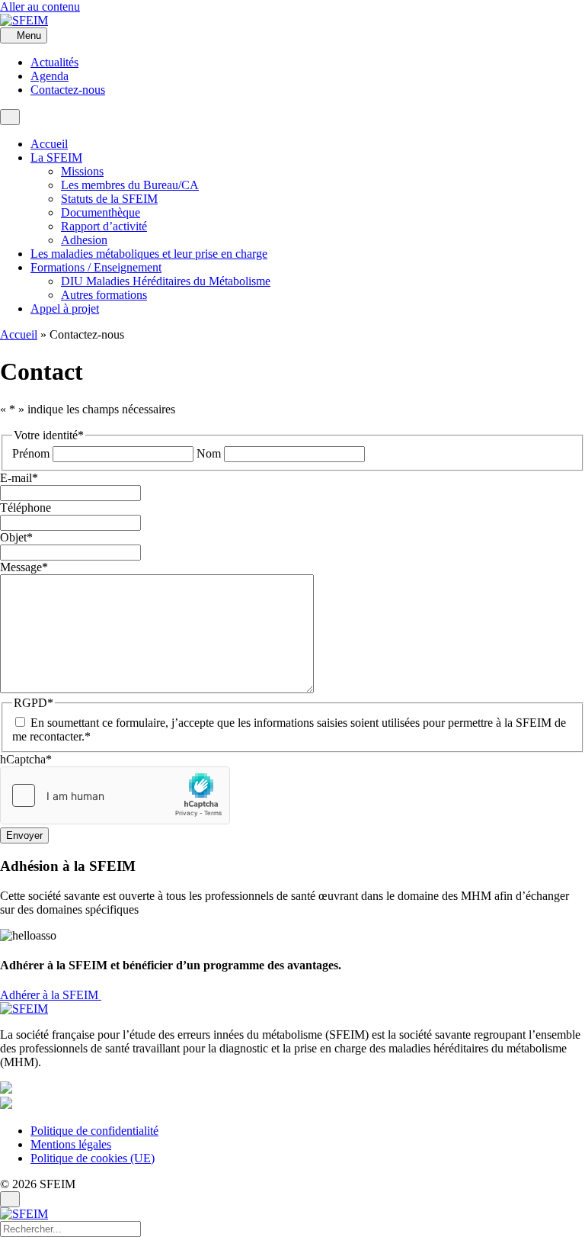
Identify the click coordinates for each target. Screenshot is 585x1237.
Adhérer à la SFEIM (50, 994)
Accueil (18, 334)
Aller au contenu (40, 6)
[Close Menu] (10, 1199)
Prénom (31, 453)
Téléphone (25, 507)
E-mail (19, 477)
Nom (209, 453)
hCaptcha (26, 759)
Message (24, 567)
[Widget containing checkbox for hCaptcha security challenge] (115, 795)
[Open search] (10, 117)
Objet (16, 537)
